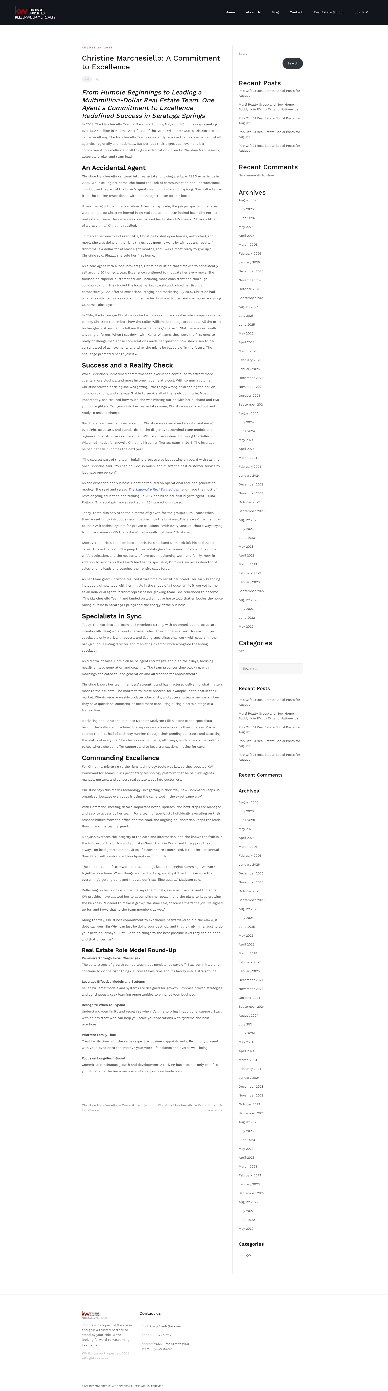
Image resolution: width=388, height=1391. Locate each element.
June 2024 (247, 431)
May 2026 (246, 227)
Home (230, 12)
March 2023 (248, 564)
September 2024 (252, 404)
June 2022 (247, 618)
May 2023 (246, 546)
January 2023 (249, 582)
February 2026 (250, 253)
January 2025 (249, 369)
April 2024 (247, 449)
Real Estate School (329, 12)
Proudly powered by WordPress (105, 1386)
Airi (144, 1386)
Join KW (361, 12)
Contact (296, 12)
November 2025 (251, 280)
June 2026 (247, 218)
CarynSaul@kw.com (165, 1326)
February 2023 (250, 573)
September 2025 (252, 298)
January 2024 (249, 475)
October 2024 (249, 395)
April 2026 (247, 236)
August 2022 (248, 600)
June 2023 (247, 538)
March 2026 (248, 244)
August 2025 (248, 307)
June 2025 (247, 324)
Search (244, 54)
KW (87, 79)
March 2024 (248, 458)
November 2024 (251, 387)
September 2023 (252, 511)
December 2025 (251, 271)
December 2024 (251, 378)
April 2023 (246, 555)
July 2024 (246, 422)
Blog (275, 12)
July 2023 (246, 529)
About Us (253, 12)
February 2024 (250, 467)
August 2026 (248, 200)
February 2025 (250, 360)
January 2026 (249, 262)
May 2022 (246, 626)
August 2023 (248, 520)
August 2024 (248, 413)
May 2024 (246, 440)
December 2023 (251, 484)
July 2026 (246, 209)
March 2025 (248, 351)
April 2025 (246, 342)
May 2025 (246, 333)
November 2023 (251, 493)
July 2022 (246, 609)
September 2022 (252, 591)
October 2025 (249, 289)
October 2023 (249, 502)
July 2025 (246, 316)
